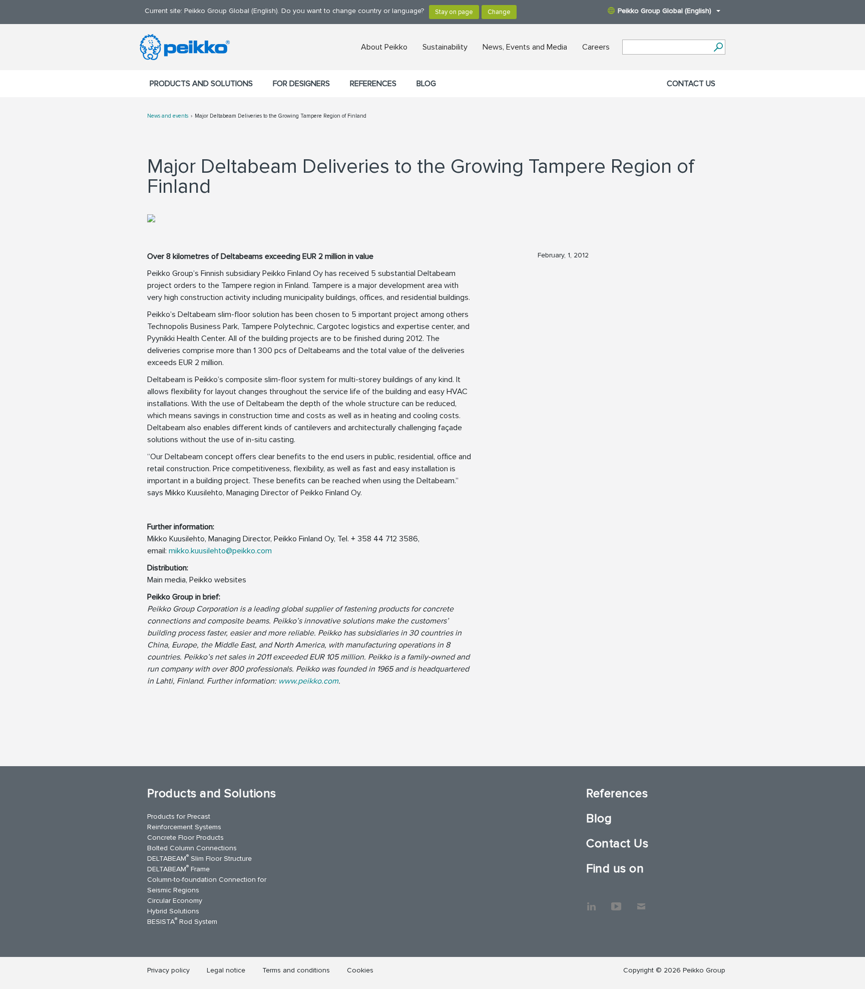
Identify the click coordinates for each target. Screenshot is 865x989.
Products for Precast (178, 816)
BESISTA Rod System (182, 921)
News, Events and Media (525, 47)
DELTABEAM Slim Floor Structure (199, 858)
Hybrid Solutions (173, 911)
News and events (167, 116)
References (373, 84)
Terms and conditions (296, 970)
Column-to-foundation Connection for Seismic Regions (206, 884)
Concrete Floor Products (185, 837)
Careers (596, 47)
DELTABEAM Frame (178, 868)
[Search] (718, 47)
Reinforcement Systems (184, 827)
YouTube (616, 901)
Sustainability (445, 47)
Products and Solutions (201, 84)
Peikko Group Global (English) (664, 11)
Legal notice (226, 970)
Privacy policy (168, 970)
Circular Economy (174, 900)
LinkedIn (591, 901)
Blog (426, 84)
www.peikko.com (308, 681)
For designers (301, 84)
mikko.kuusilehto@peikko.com (220, 551)
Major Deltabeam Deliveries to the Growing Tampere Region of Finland (280, 116)
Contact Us (691, 84)
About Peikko (384, 47)
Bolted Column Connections (192, 848)
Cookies (360, 970)
